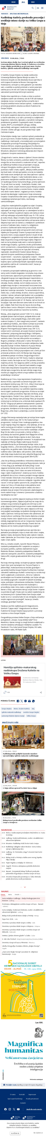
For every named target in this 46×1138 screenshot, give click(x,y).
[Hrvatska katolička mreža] (15, 1118)
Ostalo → (18, 894)
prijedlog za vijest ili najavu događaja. (24, 1085)
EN (38, 8)
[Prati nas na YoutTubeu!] (18, 1109)
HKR (33, 2)
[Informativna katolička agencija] (29, 1118)
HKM (13, 2)
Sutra (10, 894)
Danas (3, 894)
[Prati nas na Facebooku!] (5, 1109)
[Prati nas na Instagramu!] (9, 1109)
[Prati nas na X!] (14, 1109)
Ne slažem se (38, 1133)
